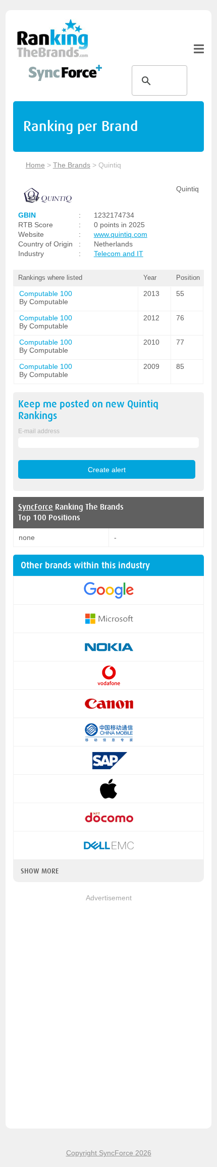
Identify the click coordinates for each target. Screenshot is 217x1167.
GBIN (27, 215)
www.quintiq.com (120, 234)
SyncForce (35, 507)
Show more (40, 871)
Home (35, 165)
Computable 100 (45, 293)
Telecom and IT (118, 253)
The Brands (71, 165)
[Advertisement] (108, 1012)
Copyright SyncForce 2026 (108, 1153)
